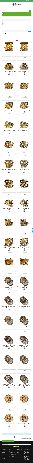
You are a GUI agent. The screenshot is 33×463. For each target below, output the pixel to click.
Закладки (18, 452)
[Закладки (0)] (28, 0)
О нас (2, 451)
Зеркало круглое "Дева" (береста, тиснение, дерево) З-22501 (9, 307)
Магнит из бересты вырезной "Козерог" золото (9, 131)
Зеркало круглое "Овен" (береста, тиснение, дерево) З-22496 (9, 326)
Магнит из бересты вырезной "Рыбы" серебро (24, 209)
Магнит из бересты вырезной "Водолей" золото (9, 91)
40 (20, 40)
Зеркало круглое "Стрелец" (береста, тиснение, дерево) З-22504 (24, 346)
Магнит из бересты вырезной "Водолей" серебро (24, 91)
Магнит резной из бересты (6, 25)
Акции (10, 453)
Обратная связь (3, 458)
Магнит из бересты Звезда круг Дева (24, 423)
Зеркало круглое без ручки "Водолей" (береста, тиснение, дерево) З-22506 (9, 385)
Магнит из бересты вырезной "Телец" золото (9, 267)
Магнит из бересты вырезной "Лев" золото (8, 149)
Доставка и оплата (4, 452)
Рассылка (18, 453)
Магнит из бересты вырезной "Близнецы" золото (9, 52)
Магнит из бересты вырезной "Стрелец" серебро (24, 248)
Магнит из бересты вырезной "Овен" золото (9, 169)
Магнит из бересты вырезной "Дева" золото (9, 110)
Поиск (29, 31)
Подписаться (17, 446)
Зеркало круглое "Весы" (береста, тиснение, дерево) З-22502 (24, 287)
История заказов (19, 451)
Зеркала (4, 24)
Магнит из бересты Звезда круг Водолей (9, 423)
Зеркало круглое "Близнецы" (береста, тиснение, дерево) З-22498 (9, 287)
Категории (4, 15)
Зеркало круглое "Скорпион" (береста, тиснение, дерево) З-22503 (9, 346)
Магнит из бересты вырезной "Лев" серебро (24, 149)
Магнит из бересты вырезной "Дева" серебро (24, 111)
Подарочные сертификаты (12, 451)
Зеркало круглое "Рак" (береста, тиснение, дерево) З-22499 (24, 326)
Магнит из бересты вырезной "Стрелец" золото (9, 248)
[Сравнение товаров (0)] (26, 0)
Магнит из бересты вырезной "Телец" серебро (24, 267)
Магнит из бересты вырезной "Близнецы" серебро (24, 52)
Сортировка (13, 40)
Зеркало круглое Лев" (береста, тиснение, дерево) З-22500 (24, 365)
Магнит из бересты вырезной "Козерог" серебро (24, 131)
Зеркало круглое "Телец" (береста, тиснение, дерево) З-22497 (9, 365)
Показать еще (16, 434)
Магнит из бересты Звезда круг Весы (24, 404)
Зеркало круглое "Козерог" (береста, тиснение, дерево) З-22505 (24, 307)
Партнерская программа (12, 452)
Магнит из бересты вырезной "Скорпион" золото (9, 228)
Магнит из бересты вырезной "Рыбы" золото (9, 209)
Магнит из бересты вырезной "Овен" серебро (24, 170)
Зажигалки (4, 23)
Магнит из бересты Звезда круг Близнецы (9, 404)
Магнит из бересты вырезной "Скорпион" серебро (24, 228)
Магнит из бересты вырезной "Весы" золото (9, 71)
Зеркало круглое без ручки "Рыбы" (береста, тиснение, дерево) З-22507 (24, 385)
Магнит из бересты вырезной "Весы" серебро (24, 72)
